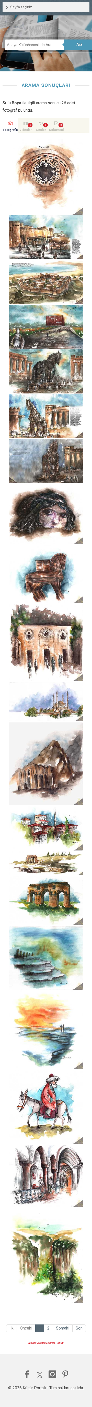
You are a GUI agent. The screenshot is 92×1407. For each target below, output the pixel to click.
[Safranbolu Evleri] (46, 828)
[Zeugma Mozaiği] (46, 514)
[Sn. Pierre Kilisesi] (46, 177)
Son (79, 1328)
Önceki (26, 1328)
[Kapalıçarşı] (46, 1176)
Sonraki (62, 1328)
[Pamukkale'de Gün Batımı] (46, 1029)
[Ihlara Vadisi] (46, 1255)
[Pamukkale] (46, 958)
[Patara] (46, 863)
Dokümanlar (56, 130)
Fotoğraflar (10, 130)
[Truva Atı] (46, 574)
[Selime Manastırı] (46, 763)
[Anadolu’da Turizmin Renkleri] (46, 237)
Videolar (25, 130)
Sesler (41, 130)
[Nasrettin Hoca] (46, 1107)
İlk (11, 1328)
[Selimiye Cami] (46, 701)
